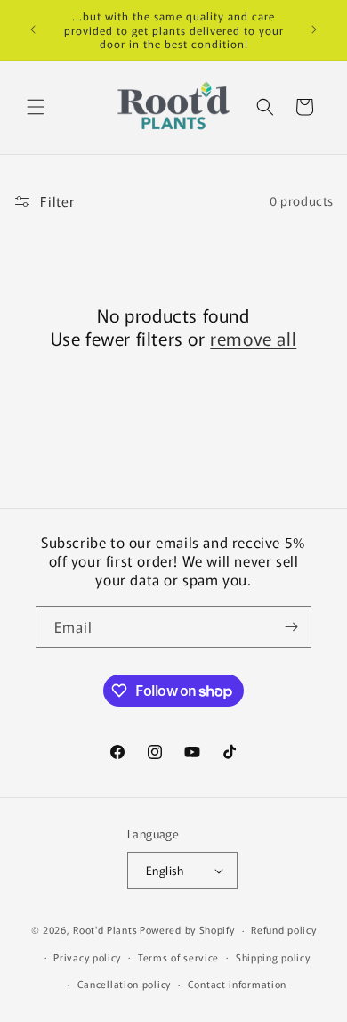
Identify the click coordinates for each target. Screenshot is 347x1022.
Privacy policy (87, 957)
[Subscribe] (291, 627)
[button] (35, 107)
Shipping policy (273, 957)
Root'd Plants (105, 929)
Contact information (237, 984)
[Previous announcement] (32, 29)
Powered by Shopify (187, 929)
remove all (253, 338)
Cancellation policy (124, 984)
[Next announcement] (314, 29)
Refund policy (283, 929)
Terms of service (178, 957)
